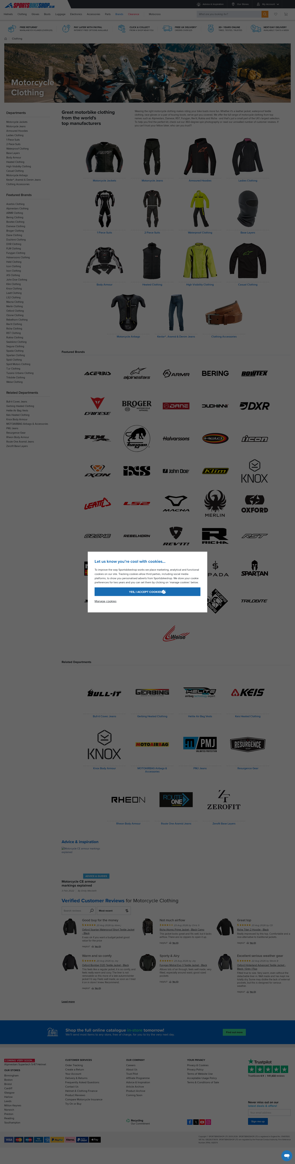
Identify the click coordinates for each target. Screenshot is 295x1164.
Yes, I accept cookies (145, 592)
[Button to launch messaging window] (286, 1155)
